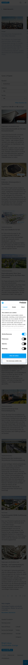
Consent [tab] (5, 307)
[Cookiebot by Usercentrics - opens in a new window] (19, 303)
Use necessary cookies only (14, 361)
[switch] (24, 339)
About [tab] (23, 307)
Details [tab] (14, 307)
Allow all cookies (14, 355)
